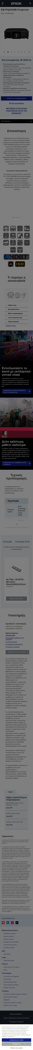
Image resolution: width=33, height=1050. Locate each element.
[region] (16, 1037)
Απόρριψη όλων (16, 1043)
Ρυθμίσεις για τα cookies (16, 1047)
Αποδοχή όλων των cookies (16, 1040)
